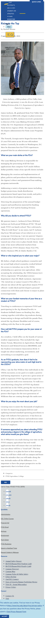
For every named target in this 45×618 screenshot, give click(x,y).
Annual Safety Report (14, 561)
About (9, 2)
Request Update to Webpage (10, 552)
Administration (5, 514)
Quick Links (36, 2)
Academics (11, 5)
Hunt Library (5, 540)
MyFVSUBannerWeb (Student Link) (19, 564)
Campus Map (10, 571)
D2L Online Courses (7, 519)
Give (8, 27)
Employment (5, 535)
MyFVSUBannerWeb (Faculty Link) (18, 566)
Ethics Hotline (11, 577)
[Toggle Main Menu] (10, 34)
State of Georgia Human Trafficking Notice (21, 582)
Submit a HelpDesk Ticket (9, 548)
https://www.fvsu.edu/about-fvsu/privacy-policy (24, 605)
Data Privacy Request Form (16, 611)
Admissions (11, 8)
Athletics (10, 13)
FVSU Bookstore (6, 544)
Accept (4, 616)
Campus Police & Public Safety (17, 574)
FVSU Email (5, 527)
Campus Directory (12, 569)
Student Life (11, 11)
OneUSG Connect (12, 579)
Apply (7, 24)
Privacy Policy (11, 587)
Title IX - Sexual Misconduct (16, 584)
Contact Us (10, 596)
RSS (5, 482)
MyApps (3, 531)
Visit (7, 598)
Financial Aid (5, 523)
